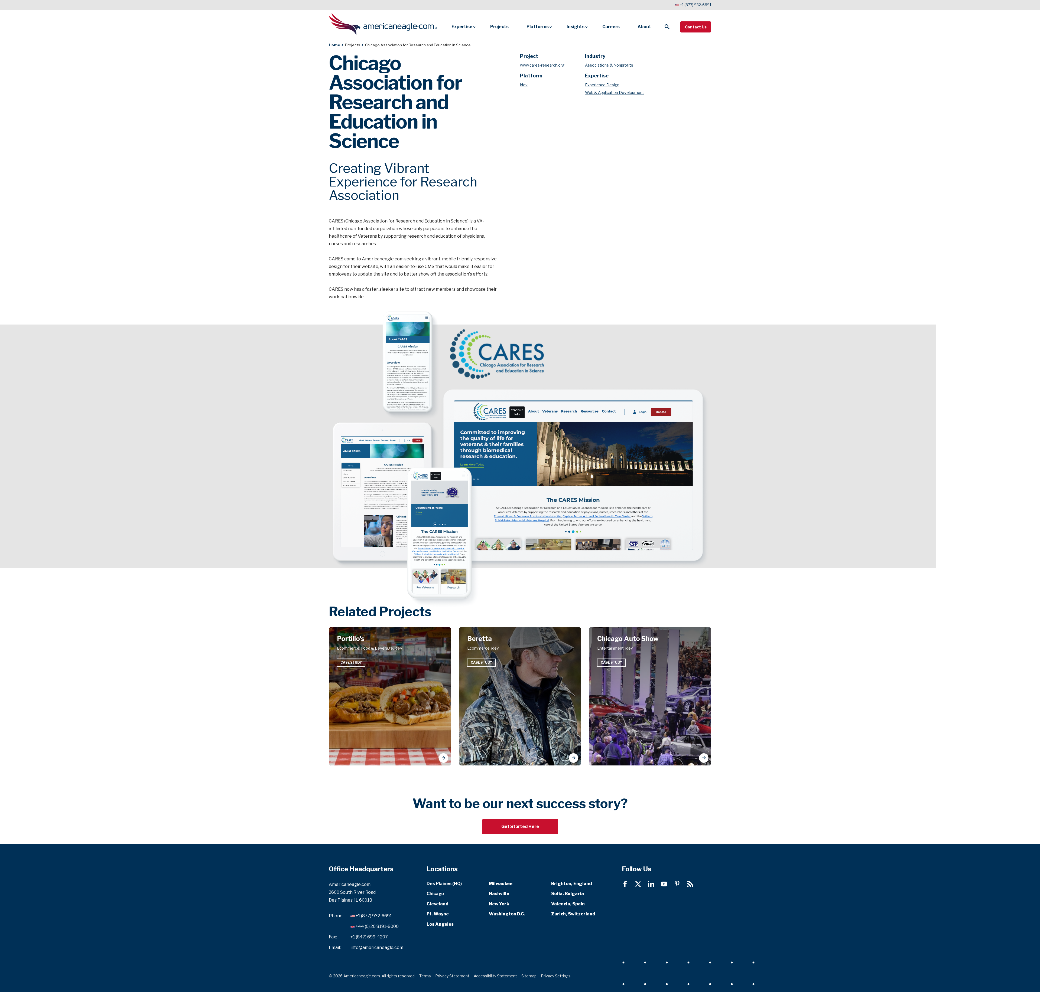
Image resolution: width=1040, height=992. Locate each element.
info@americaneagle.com (376, 947)
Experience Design (602, 85)
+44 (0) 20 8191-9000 (377, 926)
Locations (442, 869)
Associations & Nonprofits (609, 65)
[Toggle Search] (667, 26)
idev (524, 85)
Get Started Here (520, 826)
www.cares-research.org (542, 65)
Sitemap (529, 975)
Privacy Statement (452, 975)
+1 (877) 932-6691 (695, 4)
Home (334, 45)
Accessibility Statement (495, 975)
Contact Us (696, 27)
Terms (425, 975)
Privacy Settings (556, 975)
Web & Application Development (614, 92)
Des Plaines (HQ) (444, 883)
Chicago (435, 893)
